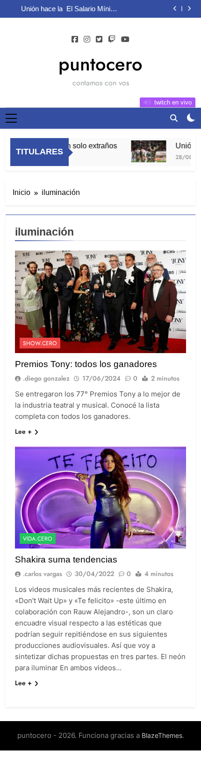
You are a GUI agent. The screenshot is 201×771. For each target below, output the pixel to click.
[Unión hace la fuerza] (145, 151)
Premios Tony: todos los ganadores (86, 364)
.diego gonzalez (46, 378)
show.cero (40, 343)
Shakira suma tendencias (66, 559)
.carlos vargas (42, 573)
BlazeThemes (162, 735)
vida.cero (37, 539)
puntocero (100, 63)
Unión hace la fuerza (42, 9)
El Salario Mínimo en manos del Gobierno (93, 9)
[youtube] (125, 39)
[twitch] (111, 39)
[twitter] (99, 39)
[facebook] (75, 39)
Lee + (23, 431)
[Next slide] (189, 9)
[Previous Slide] (175, 9)
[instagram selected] (87, 39)
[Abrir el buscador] (174, 118)
